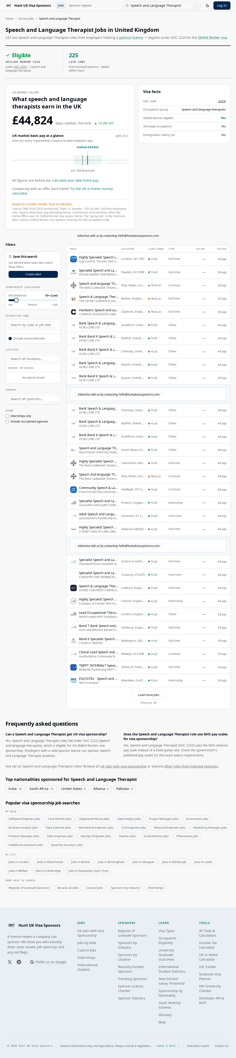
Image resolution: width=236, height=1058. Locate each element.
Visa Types (167, 931)
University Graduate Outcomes (166, 955)
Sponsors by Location (127, 957)
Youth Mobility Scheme (170, 1005)
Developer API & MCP (211, 1000)
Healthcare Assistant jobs (26, 845)
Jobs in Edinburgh (174, 862)
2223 (222, 101)
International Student (87, 967)
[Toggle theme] (207, 5)
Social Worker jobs (156, 836)
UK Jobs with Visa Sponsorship (90, 933)
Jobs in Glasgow (143, 862)
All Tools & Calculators (207, 933)
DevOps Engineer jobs (96, 836)
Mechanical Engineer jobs (96, 827)
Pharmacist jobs (187, 836)
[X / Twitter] (9, 962)
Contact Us (222, 1046)
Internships (156, 888)
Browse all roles (68, 888)
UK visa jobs (26, 19)
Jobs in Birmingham (111, 862)
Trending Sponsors (132, 979)
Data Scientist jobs (58, 827)
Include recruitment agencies (29, 421)
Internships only (21, 416)
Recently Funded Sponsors (131, 969)
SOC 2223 (20, 67)
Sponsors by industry (125, 888)
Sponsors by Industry (127, 945)
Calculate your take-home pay (75, 180)
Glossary (165, 1015)
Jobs (61, 5)
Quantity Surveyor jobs (67, 845)
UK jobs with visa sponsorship (123, 766)
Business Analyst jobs (23, 827)
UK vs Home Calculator (208, 957)
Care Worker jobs (59, 819)
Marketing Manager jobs (210, 827)
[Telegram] (19, 962)
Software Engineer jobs (24, 819)
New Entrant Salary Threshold (172, 981)
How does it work (198, 1046)
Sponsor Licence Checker (130, 988)
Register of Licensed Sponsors (29, 888)
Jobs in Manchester (50, 862)
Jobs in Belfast (18, 871)
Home (9, 19)
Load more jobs (148, 695)
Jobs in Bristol (80, 862)
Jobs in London (19, 862)
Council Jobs (86, 950)
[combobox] (161, 5)
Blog (162, 1022)
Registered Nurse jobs (94, 819)
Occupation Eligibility (167, 940)
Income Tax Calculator (208, 945)
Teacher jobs (127, 836)
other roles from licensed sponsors (191, 766)
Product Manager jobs (24, 836)
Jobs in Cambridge (48, 871)
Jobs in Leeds (203, 862)
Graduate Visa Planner (210, 976)
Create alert (33, 274)
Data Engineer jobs (60, 836)
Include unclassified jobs (29, 338)
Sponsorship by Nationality (171, 993)
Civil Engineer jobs (133, 827)
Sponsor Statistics (131, 998)
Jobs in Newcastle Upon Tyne (88, 871)
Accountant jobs (197, 819)
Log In (222, 5)
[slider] (16, 300)
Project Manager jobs (163, 819)
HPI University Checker (210, 988)
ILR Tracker (207, 967)
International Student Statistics (172, 969)
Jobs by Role (86, 943)
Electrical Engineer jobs (169, 827)
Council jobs (94, 888)
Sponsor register (80, 5)
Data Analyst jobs (129, 819)
